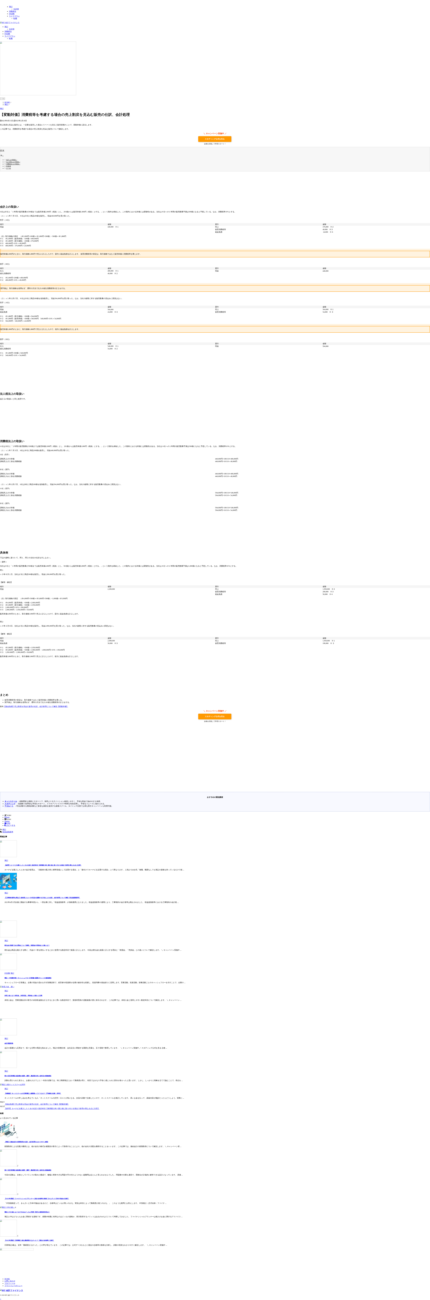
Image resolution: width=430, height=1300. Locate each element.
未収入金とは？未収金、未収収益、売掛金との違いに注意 (23, 995)
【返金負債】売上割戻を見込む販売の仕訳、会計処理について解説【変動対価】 (36, 706)
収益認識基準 (7, 832)
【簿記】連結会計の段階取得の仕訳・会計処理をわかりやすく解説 (26, 1142)
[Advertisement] (215, 187)
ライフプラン (9, 36)
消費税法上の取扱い (13, 164)
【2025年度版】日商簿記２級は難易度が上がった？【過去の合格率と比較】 (29, 1240)
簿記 (6, 27)
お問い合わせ (9, 1281)
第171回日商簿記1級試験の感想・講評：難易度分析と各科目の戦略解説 (27, 1170)
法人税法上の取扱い (13, 162)
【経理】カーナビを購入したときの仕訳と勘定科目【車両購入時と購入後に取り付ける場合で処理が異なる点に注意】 (43, 865)
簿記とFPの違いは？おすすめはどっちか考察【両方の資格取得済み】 (27, 1212)
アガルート (9, 806)
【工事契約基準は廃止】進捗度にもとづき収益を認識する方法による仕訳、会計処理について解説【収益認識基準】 (42, 897)
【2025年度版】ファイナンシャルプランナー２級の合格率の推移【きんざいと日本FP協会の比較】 (36, 1198)
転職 (11, 38)
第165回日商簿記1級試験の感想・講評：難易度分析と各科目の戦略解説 (27, 1076)
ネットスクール (11, 801)
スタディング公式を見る (215, 139)
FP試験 (7, 34)
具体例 (8, 166)
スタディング (10, 804)
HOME (7, 1279)
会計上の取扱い (11, 160)
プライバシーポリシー (13, 1286)
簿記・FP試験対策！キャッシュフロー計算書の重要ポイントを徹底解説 (27, 978)
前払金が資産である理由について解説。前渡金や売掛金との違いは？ (27, 945)
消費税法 (8, 31)
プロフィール (9, 1283)
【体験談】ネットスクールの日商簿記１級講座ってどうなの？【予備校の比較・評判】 (32, 1093)
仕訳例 (11, 29)
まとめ (8, 168)
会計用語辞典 (8, 1043)
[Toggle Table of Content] (1, 156)
